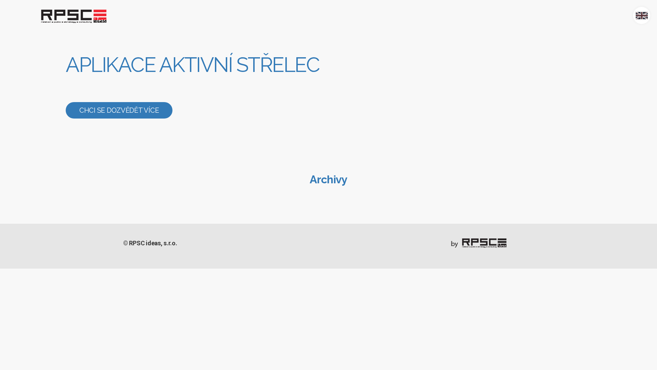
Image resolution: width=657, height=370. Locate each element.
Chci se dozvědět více (119, 110)
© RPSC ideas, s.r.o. (150, 243)
